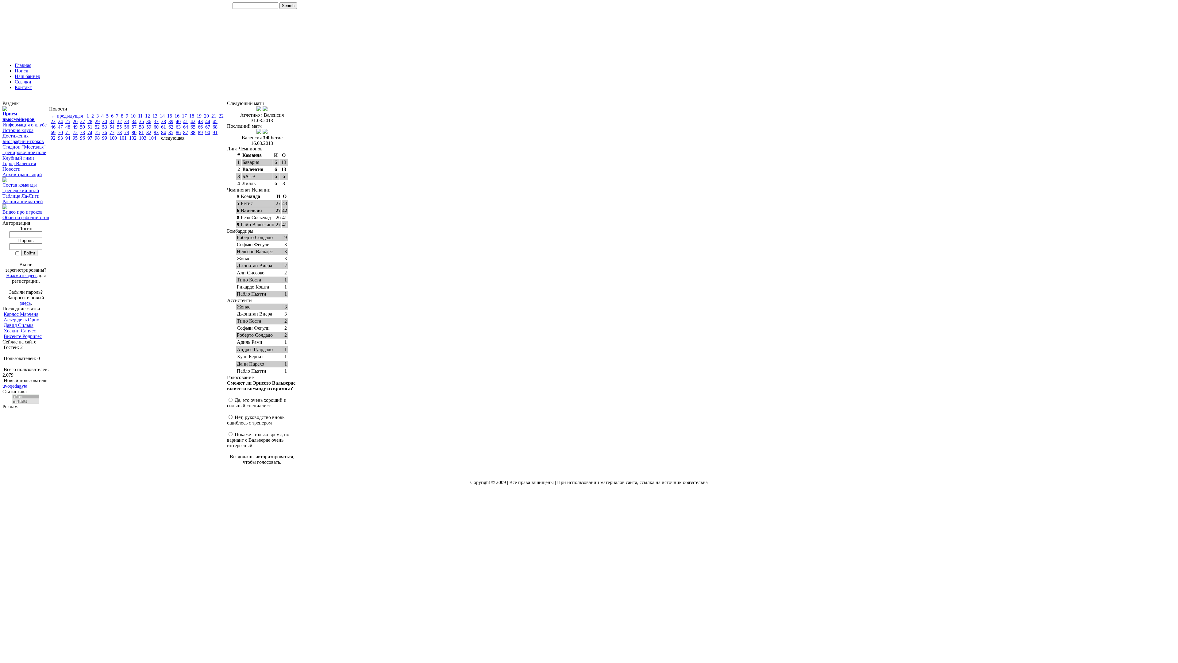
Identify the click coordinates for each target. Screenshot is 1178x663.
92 (53, 138)
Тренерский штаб (20, 190)
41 (185, 121)
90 (207, 132)
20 (206, 115)
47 (60, 127)
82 (148, 132)
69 (53, 132)
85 (170, 132)
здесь (25, 303)
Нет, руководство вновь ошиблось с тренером (255, 420)
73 (82, 132)
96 (82, 138)
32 (119, 121)
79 (126, 132)
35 (141, 121)
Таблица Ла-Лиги (21, 196)
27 (82, 121)
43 (200, 121)
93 (60, 138)
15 (169, 115)
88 (193, 132)
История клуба (17, 130)
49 (75, 127)
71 (67, 132)
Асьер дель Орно (21, 319)
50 (82, 127)
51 (89, 127)
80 (134, 132)
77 (112, 132)
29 (97, 121)
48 (67, 127)
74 (89, 132)
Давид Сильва (18, 325)
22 (221, 115)
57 (134, 127)
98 (97, 138)
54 (112, 127)
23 (53, 121)
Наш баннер (27, 76)
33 (126, 121)
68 (215, 127)
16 (177, 115)
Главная (23, 65)
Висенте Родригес (23, 336)
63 (178, 127)
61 (163, 127)
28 (89, 121)
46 (53, 127)
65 (193, 127)
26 (75, 121)
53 (104, 127)
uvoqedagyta (14, 386)
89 (200, 132)
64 (185, 127)
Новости (11, 169)
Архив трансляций (22, 174)
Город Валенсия (19, 163)
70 (60, 132)
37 (156, 121)
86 (178, 132)
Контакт (23, 87)
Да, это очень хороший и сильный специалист (257, 402)
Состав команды (19, 185)
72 (75, 132)
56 (126, 127)
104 (152, 138)
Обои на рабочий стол (25, 217)
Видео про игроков (22, 212)
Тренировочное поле (24, 152)
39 (170, 121)
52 (97, 127)
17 (184, 115)
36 (148, 121)
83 (156, 132)
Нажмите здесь (21, 275)
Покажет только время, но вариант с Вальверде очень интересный (258, 440)
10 (133, 115)
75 (97, 132)
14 (162, 115)
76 (104, 132)
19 (199, 115)
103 (142, 138)
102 (133, 138)
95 (75, 138)
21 (213, 115)
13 (154, 115)
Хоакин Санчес (20, 330)
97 (89, 138)
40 (178, 121)
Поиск (21, 70)
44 (207, 121)
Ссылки (23, 81)
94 (67, 138)
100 (113, 138)
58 (141, 127)
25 (67, 121)
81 (141, 132)
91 (215, 132)
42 (193, 121)
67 (207, 127)
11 (140, 115)
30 (104, 121)
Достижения (15, 135)
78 (119, 132)
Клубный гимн (18, 158)
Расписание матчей (22, 201)
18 (191, 115)
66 (200, 127)
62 (170, 127)
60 (156, 127)
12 (147, 115)
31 (112, 121)
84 (163, 132)
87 (185, 132)
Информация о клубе (24, 124)
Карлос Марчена (21, 314)
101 (123, 138)
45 (215, 121)
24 (60, 121)
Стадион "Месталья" (24, 146)
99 (104, 138)
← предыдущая (67, 115)
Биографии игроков (23, 141)
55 (119, 127)
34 (134, 121)
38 (163, 121)
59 (148, 127)
